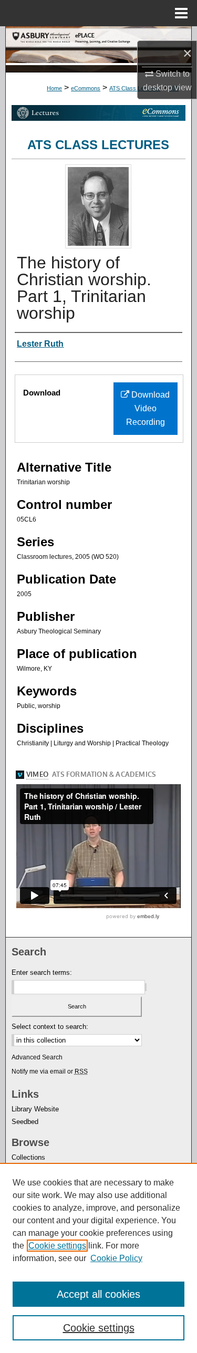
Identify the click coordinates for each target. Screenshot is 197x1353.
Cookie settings (57, 1245)
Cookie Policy (116, 1258)
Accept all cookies (98, 1294)
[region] (98, 1258)
